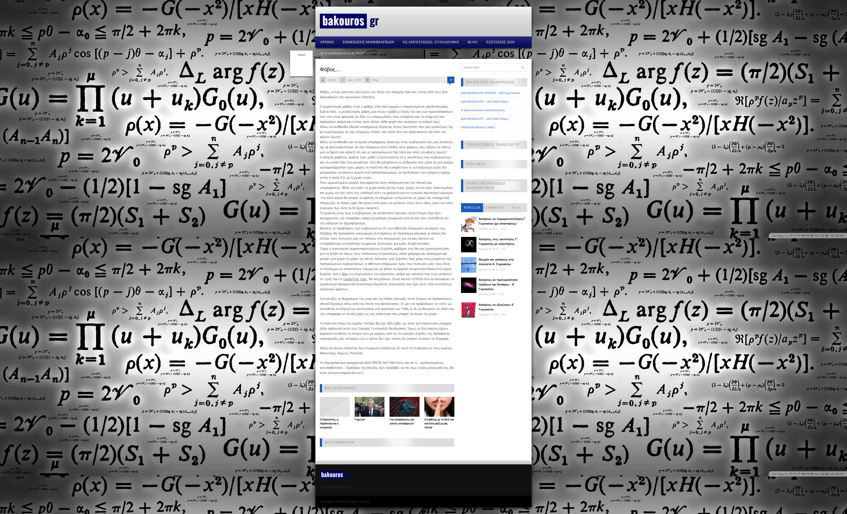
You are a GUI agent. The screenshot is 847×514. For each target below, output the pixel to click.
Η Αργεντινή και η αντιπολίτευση (483, 110)
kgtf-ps (332, 79)
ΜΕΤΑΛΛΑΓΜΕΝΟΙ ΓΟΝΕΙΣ (478, 127)
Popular (472, 207)
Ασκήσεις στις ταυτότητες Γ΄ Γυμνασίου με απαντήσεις (498, 242)
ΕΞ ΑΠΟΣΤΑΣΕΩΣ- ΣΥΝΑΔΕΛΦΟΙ (431, 42)
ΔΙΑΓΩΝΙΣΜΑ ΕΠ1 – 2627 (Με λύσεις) (484, 119)
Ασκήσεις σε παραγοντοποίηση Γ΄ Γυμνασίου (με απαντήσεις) (502, 221)
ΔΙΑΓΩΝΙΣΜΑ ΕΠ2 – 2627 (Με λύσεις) (484, 101)
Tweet (301, 55)
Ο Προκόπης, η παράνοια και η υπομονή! (329, 423)
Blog (473, 42)
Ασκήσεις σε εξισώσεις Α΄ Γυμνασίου (496, 307)
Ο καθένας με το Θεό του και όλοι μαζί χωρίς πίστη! (439, 423)
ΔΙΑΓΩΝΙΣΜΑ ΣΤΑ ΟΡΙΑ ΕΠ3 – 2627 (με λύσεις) (490, 93)
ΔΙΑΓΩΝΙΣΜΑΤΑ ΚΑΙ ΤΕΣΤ (342, 53)
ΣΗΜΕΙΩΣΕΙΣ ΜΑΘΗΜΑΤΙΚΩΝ (368, 42)
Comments (494, 207)
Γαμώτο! (360, 419)
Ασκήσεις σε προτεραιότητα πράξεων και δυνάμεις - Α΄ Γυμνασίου (498, 284)
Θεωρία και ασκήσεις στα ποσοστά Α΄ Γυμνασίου (496, 262)
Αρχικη (327, 42)
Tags (516, 207)
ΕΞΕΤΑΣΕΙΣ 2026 (500, 42)
